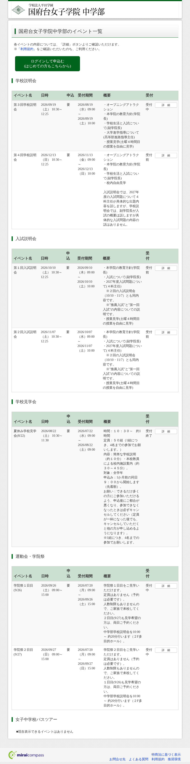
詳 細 (166, 105)
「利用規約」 (27, 49)
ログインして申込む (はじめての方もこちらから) (47, 63)
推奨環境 (174, 759)
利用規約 (158, 759)
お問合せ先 (117, 759)
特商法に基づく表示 (166, 754)
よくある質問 (138, 759)
